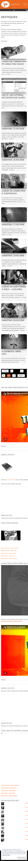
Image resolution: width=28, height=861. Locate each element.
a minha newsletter (10, 479)
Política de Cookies (6, 855)
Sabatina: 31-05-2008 (13, 160)
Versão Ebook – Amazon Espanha (9, 558)
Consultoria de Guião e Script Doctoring (11, 621)
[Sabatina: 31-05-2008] (14, 150)
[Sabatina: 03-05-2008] (14, 310)
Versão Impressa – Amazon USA (9, 550)
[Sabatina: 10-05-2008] (14, 245)
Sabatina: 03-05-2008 (13, 320)
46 (14, 375)
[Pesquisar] (14, 10)
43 (21, 371)
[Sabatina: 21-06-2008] (14, 118)
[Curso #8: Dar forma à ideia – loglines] (14, 277)
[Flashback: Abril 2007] (14, 341)
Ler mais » (8, 74)
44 (3, 375)
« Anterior (5, 371)
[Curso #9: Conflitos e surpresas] (14, 181)
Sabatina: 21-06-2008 (13, 129)
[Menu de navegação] (25, 4)
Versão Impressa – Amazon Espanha (10, 548)
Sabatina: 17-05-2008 (13, 224)
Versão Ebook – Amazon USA (8, 555)
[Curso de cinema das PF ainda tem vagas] (14, 51)
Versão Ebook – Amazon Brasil (8, 553)
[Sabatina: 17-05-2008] (14, 214)
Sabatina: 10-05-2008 (13, 255)
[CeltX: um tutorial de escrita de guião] (14, 85)
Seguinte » (21, 375)
